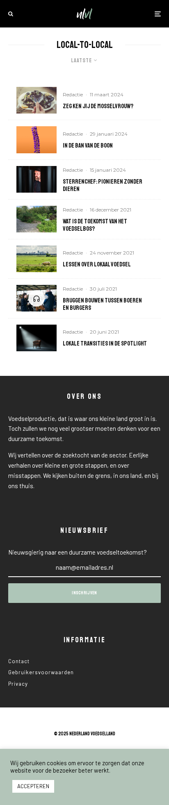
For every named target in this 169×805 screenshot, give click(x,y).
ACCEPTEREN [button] (33, 786)
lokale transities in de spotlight (105, 344)
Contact (19, 661)
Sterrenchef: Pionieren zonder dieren (102, 185)
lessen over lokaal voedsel (97, 264)
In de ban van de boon (88, 146)
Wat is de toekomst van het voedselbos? (95, 225)
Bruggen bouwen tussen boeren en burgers (102, 304)
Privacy (18, 683)
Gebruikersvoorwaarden (41, 672)
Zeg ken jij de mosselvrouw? (98, 106)
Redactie (73, 94)
